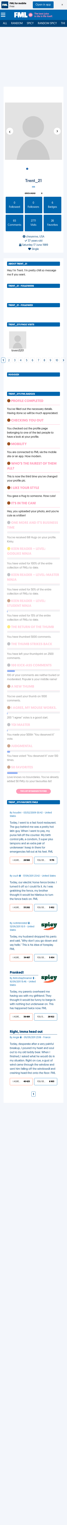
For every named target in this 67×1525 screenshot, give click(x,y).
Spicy (30, 23)
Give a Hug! (30, 194)
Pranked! (17, 972)
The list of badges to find (33, 791)
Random (17, 23)
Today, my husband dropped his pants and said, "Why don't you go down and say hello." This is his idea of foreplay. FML (33, 943)
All (5, 23)
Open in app (43, 4)
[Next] (63, 360)
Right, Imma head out (26, 1032)
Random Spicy (47, 23)
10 (57, 360)
